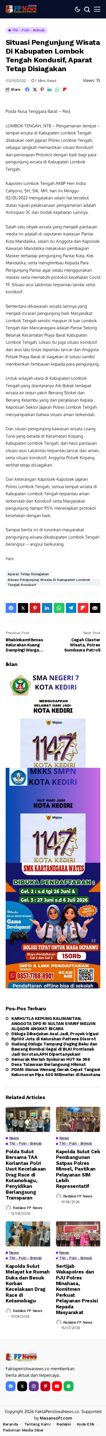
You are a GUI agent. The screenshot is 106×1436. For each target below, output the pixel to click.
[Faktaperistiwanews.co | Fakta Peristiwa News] (21, 9)
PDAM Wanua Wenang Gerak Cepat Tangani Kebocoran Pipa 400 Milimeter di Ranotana (55, 1072)
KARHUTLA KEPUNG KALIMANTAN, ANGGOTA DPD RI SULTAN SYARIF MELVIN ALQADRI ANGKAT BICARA (53, 1023)
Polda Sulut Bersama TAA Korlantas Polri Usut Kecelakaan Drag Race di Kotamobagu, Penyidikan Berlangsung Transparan (26, 1175)
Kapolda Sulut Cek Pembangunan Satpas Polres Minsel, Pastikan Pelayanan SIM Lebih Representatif (78, 1169)
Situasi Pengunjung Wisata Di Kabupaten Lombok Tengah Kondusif (49, 582)
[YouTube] (57, 1386)
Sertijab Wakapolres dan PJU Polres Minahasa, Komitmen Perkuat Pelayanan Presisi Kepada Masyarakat (77, 1289)
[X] (22, 1386)
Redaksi (64, 1424)
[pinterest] (45, 1386)
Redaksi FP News (27, 1208)
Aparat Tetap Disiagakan (28, 574)
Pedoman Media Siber (23, 1430)
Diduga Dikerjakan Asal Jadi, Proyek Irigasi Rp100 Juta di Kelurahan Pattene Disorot (54, 1036)
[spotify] (68, 1386)
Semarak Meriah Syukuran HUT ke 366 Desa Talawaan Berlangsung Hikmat (50, 1062)
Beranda (10, 1424)
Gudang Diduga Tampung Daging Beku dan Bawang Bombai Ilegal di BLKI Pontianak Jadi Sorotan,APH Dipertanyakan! (54, 1049)
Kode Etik (85, 1424)
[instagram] (34, 1386)
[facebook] (11, 1386)
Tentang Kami (37, 1424)
